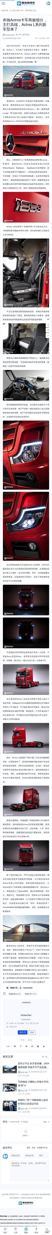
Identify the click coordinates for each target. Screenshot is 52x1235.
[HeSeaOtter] (26, 1006)
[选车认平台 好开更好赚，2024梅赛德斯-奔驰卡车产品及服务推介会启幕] (10, 1069)
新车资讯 (28, 10)
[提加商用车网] (26, 3)
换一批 (44, 1057)
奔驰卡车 (27, 45)
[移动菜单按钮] (3, 3)
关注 (22, 1032)
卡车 (22, 10)
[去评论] (48, 330)
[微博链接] (48, 319)
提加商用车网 (45, 1194)
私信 (32, 1032)
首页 (14, 10)
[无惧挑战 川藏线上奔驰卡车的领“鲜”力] (10, 1087)
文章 (18, 10)
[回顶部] (48, 335)
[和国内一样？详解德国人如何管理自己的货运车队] (10, 1106)
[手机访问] (48, 324)
